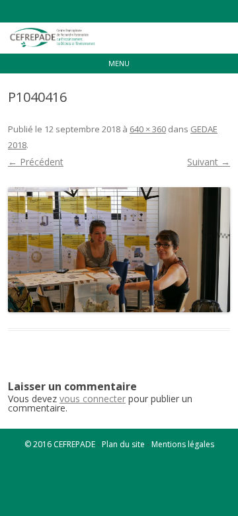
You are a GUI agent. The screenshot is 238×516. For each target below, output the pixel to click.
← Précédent (35, 161)
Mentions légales (182, 444)
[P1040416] (119, 249)
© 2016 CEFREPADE (59, 444)
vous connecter (93, 398)
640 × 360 (148, 129)
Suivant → (208, 161)
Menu (119, 63)
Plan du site (123, 444)
